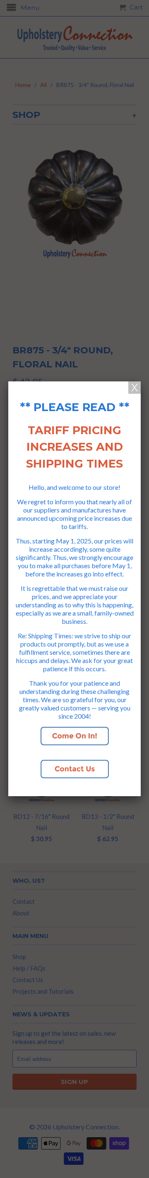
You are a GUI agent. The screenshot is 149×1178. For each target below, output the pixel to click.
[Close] (134, 387)
